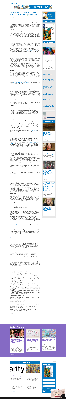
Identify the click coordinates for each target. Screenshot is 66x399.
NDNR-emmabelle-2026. (16, 378)
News (36, 379)
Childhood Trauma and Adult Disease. (31, 50)
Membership (49, 0)
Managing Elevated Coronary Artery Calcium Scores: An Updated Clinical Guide (49, 106)
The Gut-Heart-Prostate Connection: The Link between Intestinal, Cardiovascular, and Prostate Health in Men (48, 80)
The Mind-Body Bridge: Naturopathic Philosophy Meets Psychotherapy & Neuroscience (48, 188)
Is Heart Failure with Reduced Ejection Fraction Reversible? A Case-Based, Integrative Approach (49, 74)
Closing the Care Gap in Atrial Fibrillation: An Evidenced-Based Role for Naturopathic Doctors (49, 100)
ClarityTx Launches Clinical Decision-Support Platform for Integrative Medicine (17, 376)
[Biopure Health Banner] (49, 119)
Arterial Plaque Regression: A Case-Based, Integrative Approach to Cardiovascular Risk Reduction (48, 94)
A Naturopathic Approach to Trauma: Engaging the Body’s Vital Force (48, 134)
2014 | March (12, 15)
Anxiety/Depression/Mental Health (20, 15)
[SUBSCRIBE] (33, 8)
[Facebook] (48, 397)
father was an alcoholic (33, 130)
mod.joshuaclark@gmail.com (32, 378)
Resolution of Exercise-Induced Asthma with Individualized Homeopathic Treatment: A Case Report (48, 87)
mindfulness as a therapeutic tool (25, 109)
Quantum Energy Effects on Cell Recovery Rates (48, 340)
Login (46, 0)
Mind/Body (27, 15)
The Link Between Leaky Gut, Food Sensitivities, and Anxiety (47, 209)
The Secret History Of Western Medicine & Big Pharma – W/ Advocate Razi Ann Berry (17, 341)
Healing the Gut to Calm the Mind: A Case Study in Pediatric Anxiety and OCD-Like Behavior (48, 172)
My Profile (43, 0)
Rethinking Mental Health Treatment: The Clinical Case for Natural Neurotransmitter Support (48, 57)
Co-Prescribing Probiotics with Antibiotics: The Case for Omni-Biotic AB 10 (32, 340)
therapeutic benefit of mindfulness (32, 31)
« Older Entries (12, 354)
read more (46, 76)
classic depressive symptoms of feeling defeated (21, 82)
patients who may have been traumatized (27, 195)
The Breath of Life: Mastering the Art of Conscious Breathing (48, 153)
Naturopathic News (16, 379)
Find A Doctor (38, 0)
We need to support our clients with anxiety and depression (19, 224)
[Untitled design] (49, 19)
